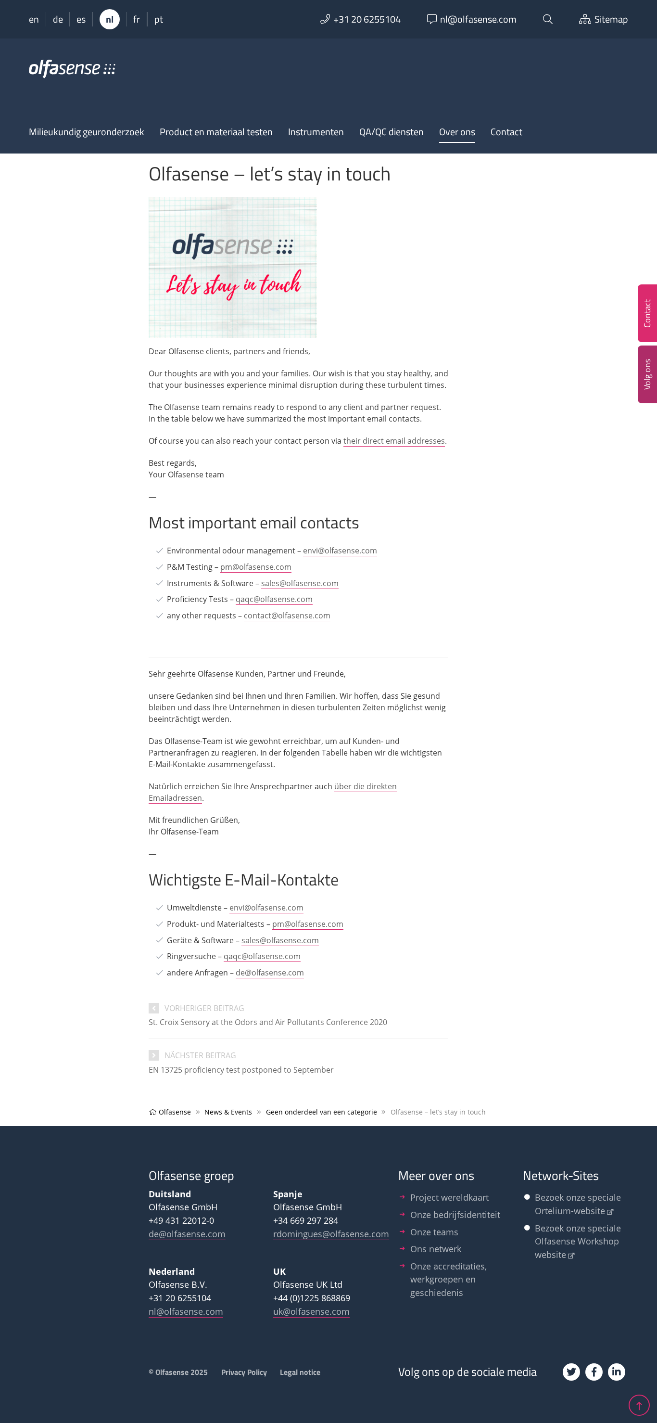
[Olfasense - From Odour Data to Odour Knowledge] (72, 73)
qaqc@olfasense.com (274, 599)
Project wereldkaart (449, 1197)
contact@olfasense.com (287, 615)
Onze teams (434, 1232)
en (34, 19)
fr (136, 19)
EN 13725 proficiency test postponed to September (241, 1069)
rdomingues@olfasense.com (331, 1234)
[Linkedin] (616, 1372)
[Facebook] (594, 1372)
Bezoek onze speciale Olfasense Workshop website (578, 1241)
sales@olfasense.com (300, 583)
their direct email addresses (394, 441)
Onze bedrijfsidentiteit (455, 1214)
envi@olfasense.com (340, 550)
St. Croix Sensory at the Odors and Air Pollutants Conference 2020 (268, 1022)
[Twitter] (571, 1372)
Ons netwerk (435, 1249)
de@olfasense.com (270, 972)
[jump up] (639, 1405)
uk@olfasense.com (311, 1311)
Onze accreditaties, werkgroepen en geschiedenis (448, 1279)
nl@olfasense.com (186, 1311)
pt (158, 19)
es (81, 19)
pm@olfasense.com (255, 567)
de (58, 19)
